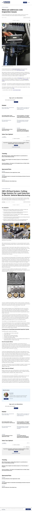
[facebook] (13, 20)
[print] (29, 20)
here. (13, 88)
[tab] (4, 136)
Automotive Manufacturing (6, 188)
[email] (18, 20)
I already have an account (16, 453)
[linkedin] (14, 20)
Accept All (28, 509)
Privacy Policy (3, 509)
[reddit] (17, 20)
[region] (16, 138)
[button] (2, 2)
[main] (16, 509)
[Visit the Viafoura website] (28, 140)
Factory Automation (5, 7)
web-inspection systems (21, 70)
